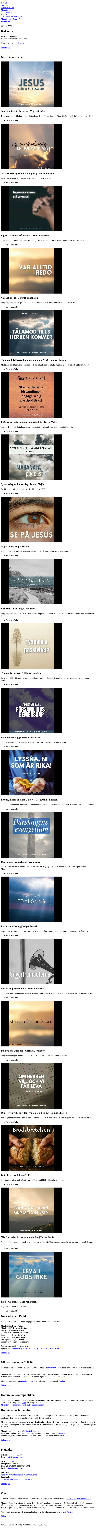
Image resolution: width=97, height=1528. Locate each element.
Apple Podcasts (46, 1348)
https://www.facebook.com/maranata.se (16, 1479)
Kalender (4, 3)
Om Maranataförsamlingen (11, 17)
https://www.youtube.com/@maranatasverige (19, 1475)
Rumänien (29, 1431)
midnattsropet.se (54, 1368)
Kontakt (4, 14)
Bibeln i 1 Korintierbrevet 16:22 (78, 1499)
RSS (57, 1348)
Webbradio (5, 21)
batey (24, 1402)
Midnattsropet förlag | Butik (12, 19)
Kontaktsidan (63, 1433)
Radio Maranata (7, 8)
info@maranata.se (15, 1457)
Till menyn (5, 47)
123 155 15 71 (13, 1461)
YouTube (4, 5)
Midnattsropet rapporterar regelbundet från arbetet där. (22, 1405)
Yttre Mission (6, 12)
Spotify (35, 1348)
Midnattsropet (6, 10)
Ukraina (41, 1431)
